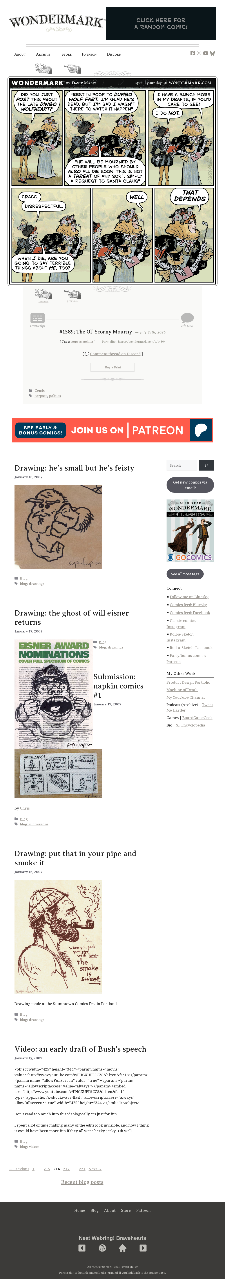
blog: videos (29, 1147)
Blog (24, 578)
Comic (39, 391)
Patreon (89, 54)
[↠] (206, 465)
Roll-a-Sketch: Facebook (191, 647)
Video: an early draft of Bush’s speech (80, 1049)
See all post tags (185, 573)
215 (47, 1168)
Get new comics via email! (190, 485)
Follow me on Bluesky (189, 596)
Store (126, 1210)
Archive (43, 54)
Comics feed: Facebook (190, 612)
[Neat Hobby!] (82, 1248)
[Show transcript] (37, 320)
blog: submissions (34, 824)
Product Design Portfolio (188, 682)
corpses (76, 341)
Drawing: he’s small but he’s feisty (74, 468)
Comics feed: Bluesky (188, 604)
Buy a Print (113, 367)
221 (83, 1168)
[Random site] (102, 1248)
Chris (25, 808)
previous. (72, 75)
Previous (19, 1168)
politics (88, 341)
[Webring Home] (122, 1248)
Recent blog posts (82, 1182)
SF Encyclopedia (190, 725)
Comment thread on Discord (115, 353)
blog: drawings (32, 584)
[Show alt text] (187, 320)
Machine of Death (182, 689)
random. (43, 76)
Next (95, 1168)
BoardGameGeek (197, 717)
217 (67, 1168)
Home (79, 1210)
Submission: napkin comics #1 (118, 685)
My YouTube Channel (186, 697)
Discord (114, 54)
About (20, 54)
